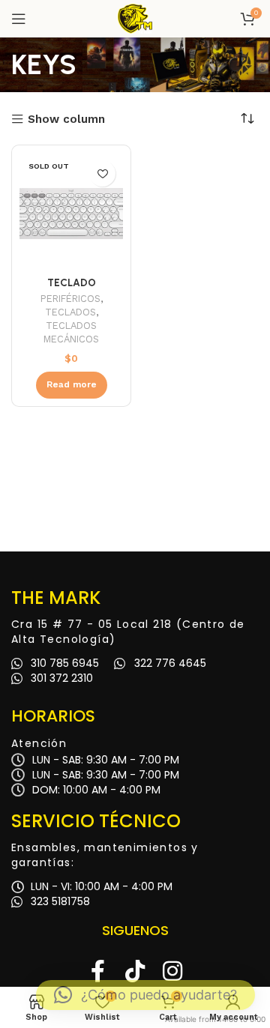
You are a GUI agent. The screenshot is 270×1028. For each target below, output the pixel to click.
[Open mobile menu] (19, 19)
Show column (66, 119)
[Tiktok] (135, 971)
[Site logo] (135, 18)
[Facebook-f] (97, 971)
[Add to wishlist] (102, 173)
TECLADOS (70, 312)
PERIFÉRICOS (70, 298)
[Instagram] (172, 971)
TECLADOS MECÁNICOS (71, 332)
